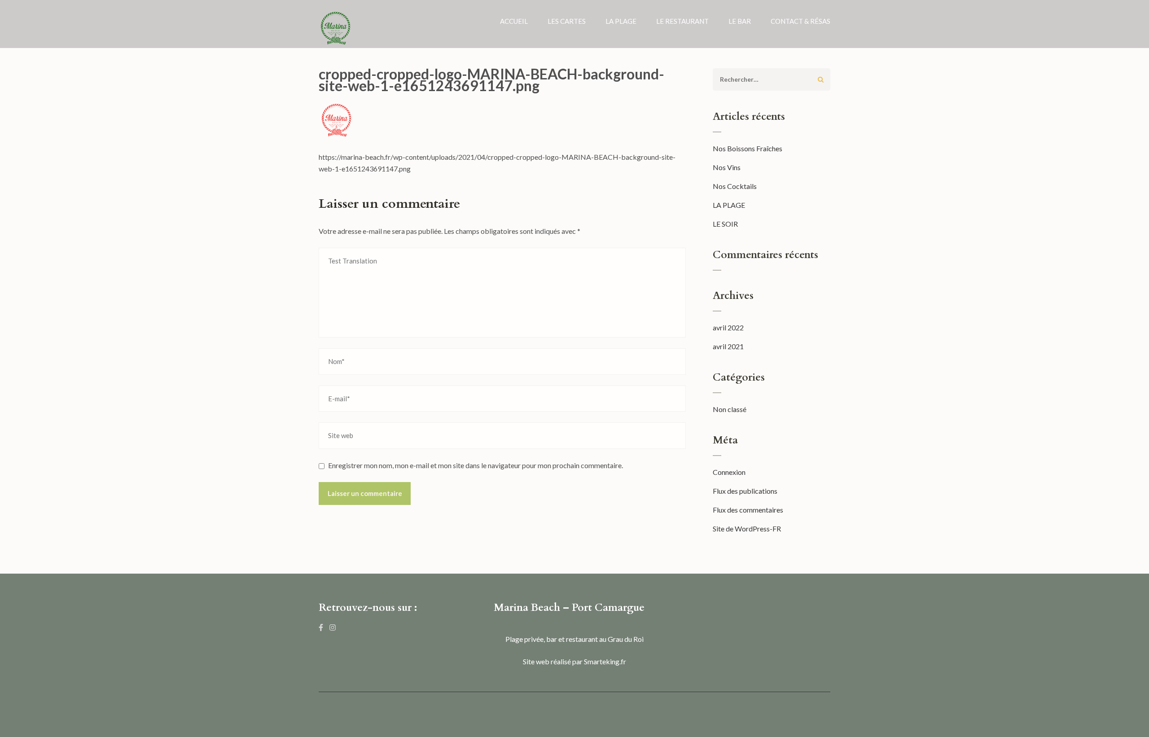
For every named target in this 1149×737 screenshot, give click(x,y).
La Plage (620, 21)
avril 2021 (728, 346)
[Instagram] (332, 627)
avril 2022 (728, 327)
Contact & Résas (800, 21)
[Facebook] (321, 627)
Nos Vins (727, 167)
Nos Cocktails (735, 186)
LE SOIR (725, 223)
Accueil (514, 21)
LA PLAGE (729, 205)
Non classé (729, 409)
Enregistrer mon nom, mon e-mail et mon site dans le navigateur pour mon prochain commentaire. (475, 465)
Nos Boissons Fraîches (747, 148)
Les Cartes (567, 21)
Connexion (729, 472)
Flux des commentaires (748, 509)
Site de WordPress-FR (747, 528)
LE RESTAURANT (682, 21)
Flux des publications (745, 491)
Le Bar (739, 21)
